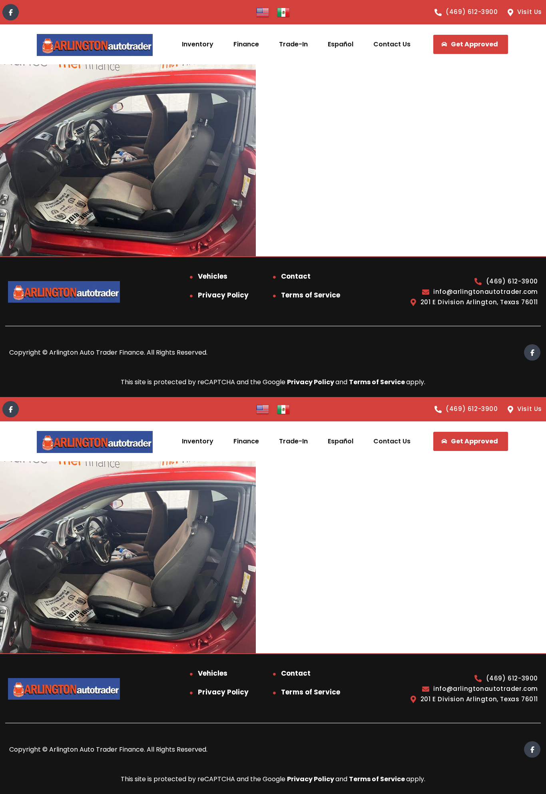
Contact (296, 276)
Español (340, 44)
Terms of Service (310, 295)
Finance (246, 44)
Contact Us (391, 44)
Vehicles (212, 276)
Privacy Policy (223, 295)
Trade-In (293, 44)
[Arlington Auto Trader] (94, 44)
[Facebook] (10, 12)
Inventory (197, 44)
